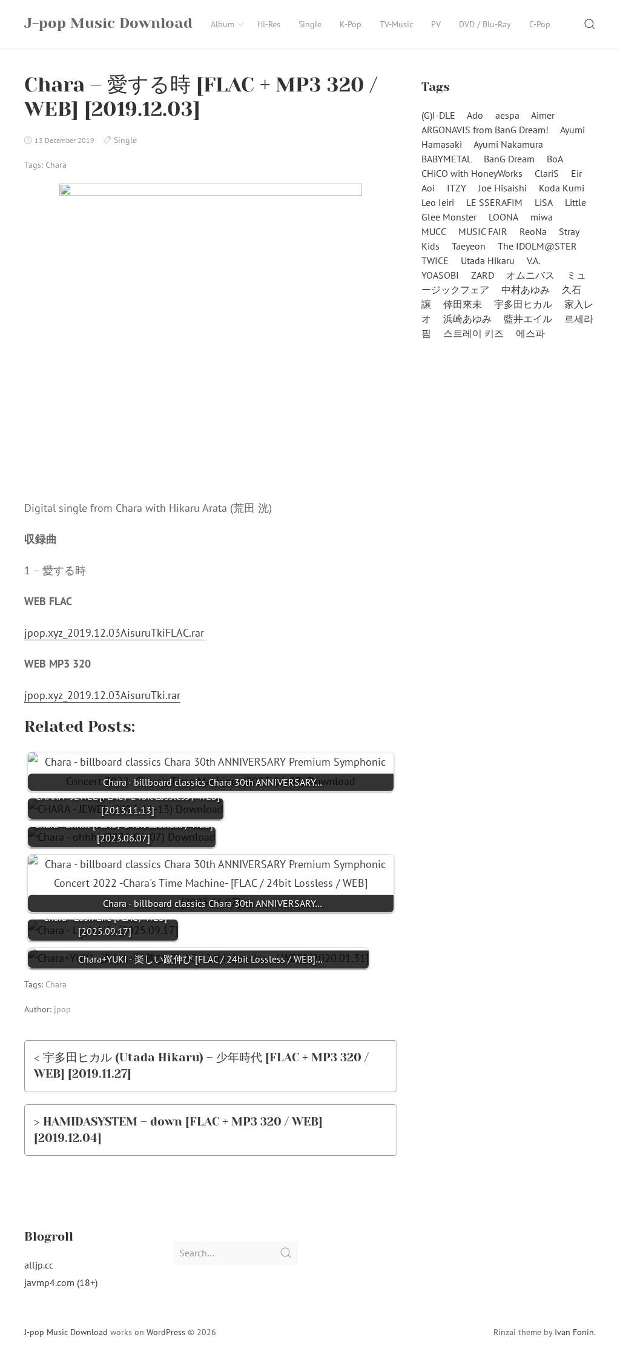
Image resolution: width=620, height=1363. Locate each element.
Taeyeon (469, 246)
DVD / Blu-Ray (485, 24)
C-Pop (539, 24)
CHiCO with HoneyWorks (472, 173)
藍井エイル (528, 319)
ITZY (456, 188)
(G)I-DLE (438, 115)
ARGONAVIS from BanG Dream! (485, 130)
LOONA (503, 217)
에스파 (530, 333)
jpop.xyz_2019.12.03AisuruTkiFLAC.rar (114, 633)
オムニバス (530, 275)
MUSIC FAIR (482, 231)
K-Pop (350, 24)
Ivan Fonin (574, 1332)
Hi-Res (268, 24)
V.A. (533, 260)
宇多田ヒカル (523, 304)
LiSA (544, 202)
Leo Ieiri (437, 202)
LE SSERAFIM (494, 202)
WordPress (166, 1332)
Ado (475, 115)
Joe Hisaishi (502, 188)
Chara (56, 164)
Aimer (543, 115)
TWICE (435, 260)
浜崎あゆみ (467, 319)
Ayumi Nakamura (508, 144)
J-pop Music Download (66, 1332)
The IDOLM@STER (537, 246)
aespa (507, 115)
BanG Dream (509, 159)
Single (310, 24)
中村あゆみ (525, 290)
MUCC (433, 231)
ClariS (547, 173)
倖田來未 (462, 304)
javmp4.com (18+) (60, 1282)
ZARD (482, 275)
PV (436, 24)
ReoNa (533, 231)
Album (222, 24)
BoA (555, 159)
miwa (541, 217)
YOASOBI (440, 275)
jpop (62, 1009)
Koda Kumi (561, 188)
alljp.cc (38, 1265)
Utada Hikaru (488, 260)
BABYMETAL (446, 159)
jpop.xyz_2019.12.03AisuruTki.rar (102, 695)
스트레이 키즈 (473, 333)
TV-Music (396, 24)
